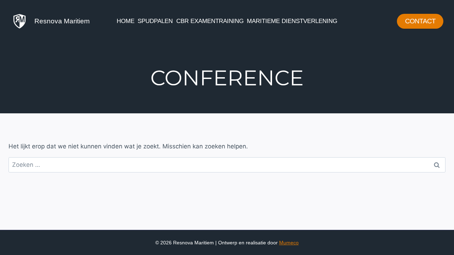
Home (125, 21)
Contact (420, 21)
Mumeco (289, 242)
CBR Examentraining (210, 21)
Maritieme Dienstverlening (292, 21)
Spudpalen (155, 21)
